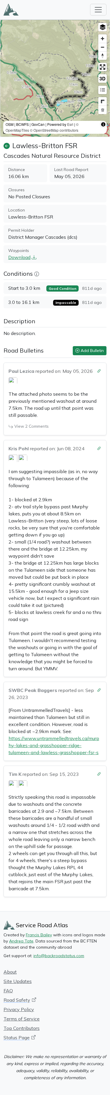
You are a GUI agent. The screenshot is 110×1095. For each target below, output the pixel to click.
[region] (55, 78)
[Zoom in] (102, 38)
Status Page (17, 1037)
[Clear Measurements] (102, 110)
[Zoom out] (102, 47)
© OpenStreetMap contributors (54, 130)
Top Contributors (22, 1028)
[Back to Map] (7, 146)
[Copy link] (99, 370)
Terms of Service (22, 1019)
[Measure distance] (102, 101)
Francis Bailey (39, 934)
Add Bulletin (91, 350)
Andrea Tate (21, 941)
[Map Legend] (102, 90)
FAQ (8, 991)
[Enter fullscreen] (102, 67)
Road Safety (17, 1000)
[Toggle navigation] (98, 10)
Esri (70, 124)
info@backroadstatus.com (58, 955)
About (10, 972)
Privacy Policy (19, 1009)
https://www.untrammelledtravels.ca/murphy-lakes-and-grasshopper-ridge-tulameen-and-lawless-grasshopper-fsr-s (54, 745)
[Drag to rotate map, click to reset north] (102, 55)
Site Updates (18, 981)
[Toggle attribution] (103, 124)
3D (102, 78)
